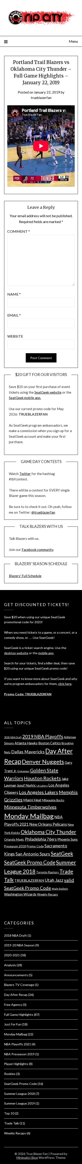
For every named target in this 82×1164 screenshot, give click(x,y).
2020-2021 (12, 955)
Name (14, 294)
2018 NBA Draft (13, 737)
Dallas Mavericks (28, 751)
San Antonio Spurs (32, 853)
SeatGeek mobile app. (25, 398)
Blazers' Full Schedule (25, 576)
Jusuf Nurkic (26, 785)
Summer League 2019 (19, 1103)
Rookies (9, 1074)
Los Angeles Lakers (38, 792)
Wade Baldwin (60, 888)
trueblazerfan (41, 98)
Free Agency (13, 1004)
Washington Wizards (20, 894)
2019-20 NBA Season (19, 945)
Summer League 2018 (19, 1094)
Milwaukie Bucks (53, 800)
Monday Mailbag (29, 816)
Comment (18, 231)
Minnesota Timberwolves (30, 806)
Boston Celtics (49, 743)
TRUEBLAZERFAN (29, 880)
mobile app (46, 653)
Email (14, 315)
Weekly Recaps (47, 894)
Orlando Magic (14, 839)
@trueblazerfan (43, 512)
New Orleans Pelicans (48, 824)
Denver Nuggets (43, 761)
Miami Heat (32, 800)
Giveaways (23, 771)
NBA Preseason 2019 (19, 1054)
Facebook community (37, 550)
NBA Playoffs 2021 (17, 1044)
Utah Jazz (54, 880)
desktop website (16, 653)
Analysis (10, 965)
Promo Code (35, 846)
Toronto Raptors (47, 872)
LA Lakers (42, 785)
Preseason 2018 (15, 846)
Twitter (25, 474)
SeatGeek (62, 853)
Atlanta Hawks (26, 743)
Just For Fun (12, 1024)
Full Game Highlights (18, 1014)
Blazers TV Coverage (19, 985)
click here (65, 684)
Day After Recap (16, 995)
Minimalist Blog (27, 1157)
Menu (73, 41)
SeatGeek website (48, 392)
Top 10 (9, 1113)
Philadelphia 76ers (41, 839)
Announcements (16, 975)
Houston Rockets (42, 778)
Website (15, 336)
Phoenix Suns (67, 839)
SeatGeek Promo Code (29, 862)
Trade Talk (11, 1123)
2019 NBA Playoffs (42, 736)
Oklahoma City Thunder (48, 832)
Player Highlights (16, 1064)
